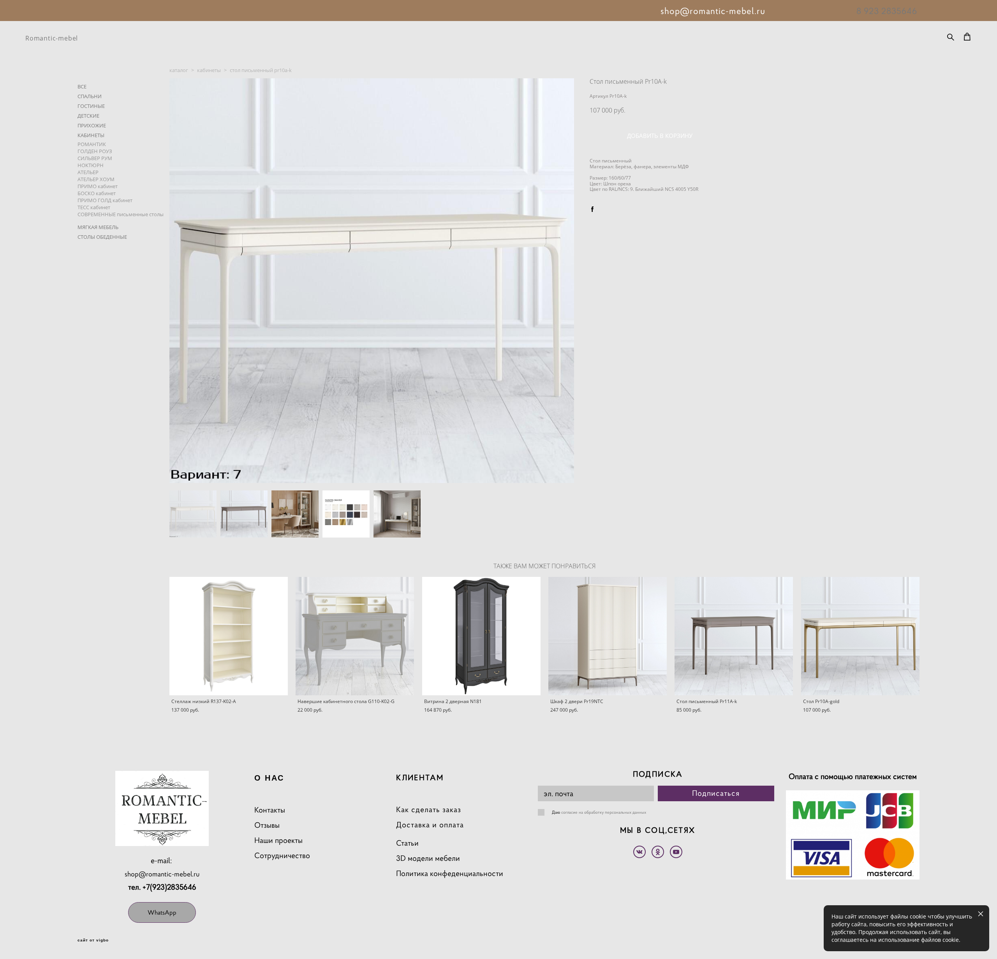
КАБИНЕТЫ (91, 135)
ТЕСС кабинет (94, 207)
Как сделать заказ (428, 809)
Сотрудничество (282, 855)
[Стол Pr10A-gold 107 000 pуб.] (860, 636)
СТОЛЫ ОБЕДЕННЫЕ (102, 236)
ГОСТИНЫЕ (91, 105)
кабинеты (209, 70)
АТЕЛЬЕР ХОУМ (96, 179)
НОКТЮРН (91, 165)
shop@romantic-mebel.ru (162, 873)
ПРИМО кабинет (98, 186)
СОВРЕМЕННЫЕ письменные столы (121, 214)
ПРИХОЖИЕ (92, 125)
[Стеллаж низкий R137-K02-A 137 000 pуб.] (228, 636)
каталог (178, 70)
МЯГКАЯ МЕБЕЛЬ (98, 227)
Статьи (407, 843)
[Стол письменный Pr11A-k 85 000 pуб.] (734, 636)
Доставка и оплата (430, 825)
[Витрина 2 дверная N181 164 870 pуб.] (481, 636)
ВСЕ (82, 86)
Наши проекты (278, 840)
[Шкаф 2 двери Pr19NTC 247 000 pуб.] (607, 636)
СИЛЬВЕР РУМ (95, 158)
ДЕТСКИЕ (88, 115)
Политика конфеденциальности (449, 873)
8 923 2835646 (886, 10)
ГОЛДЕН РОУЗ (95, 151)
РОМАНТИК (92, 144)
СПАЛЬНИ (90, 96)
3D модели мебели (428, 858)
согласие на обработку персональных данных (603, 812)
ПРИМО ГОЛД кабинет (105, 200)
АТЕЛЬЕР (88, 172)
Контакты (269, 810)
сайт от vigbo (93, 940)
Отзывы (267, 825)
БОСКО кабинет (97, 193)
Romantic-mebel (51, 38)
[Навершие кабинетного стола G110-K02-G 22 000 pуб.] (355, 636)
